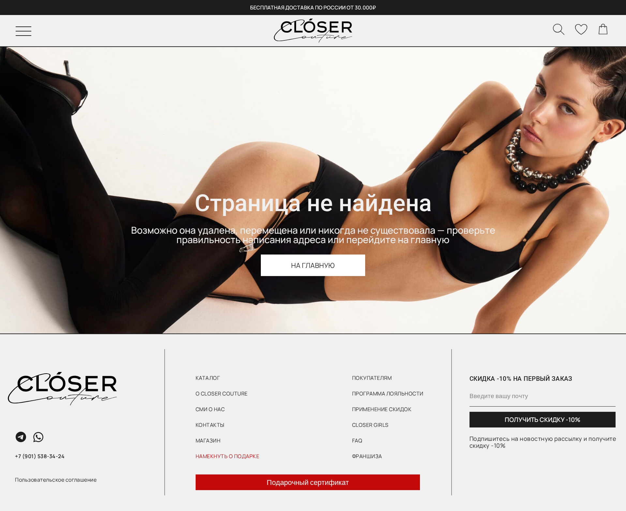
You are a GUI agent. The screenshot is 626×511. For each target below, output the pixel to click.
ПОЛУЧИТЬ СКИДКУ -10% (542, 419)
